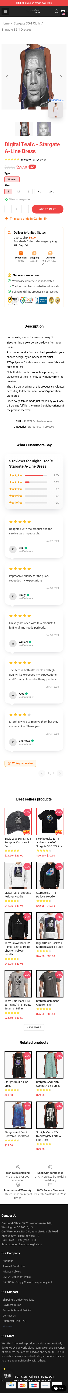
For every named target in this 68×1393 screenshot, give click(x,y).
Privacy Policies (12, 1271)
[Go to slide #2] (44, 129)
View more (34, 1027)
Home (5, 23)
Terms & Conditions (14, 1266)
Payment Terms (12, 1304)
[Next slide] (61, 77)
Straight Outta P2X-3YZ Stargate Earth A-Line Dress (49, 1136)
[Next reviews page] (60, 773)
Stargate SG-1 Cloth (27, 23)
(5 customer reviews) (33, 159)
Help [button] (61, 1388)
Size (7, 185)
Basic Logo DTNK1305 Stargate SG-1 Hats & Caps (18, 842)
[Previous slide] (7, 77)
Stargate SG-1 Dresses (16, 29)
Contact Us (9, 1315)
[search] (56, 11)
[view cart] (62, 11)
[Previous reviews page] (41, 773)
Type (7, 173)
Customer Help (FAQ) (15, 1320)
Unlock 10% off (7, 1376)
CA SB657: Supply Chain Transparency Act (27, 1282)
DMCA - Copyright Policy (17, 1276)
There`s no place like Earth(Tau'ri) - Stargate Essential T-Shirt (18, 1004)
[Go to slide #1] (24, 129)
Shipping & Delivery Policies (18, 1299)
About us (8, 1260)
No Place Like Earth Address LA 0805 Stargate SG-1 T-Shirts (49, 842)
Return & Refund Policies (17, 1310)
